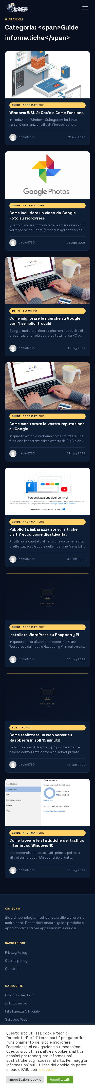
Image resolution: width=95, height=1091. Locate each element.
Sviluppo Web (16, 1019)
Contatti (11, 969)
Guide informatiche (28, 105)
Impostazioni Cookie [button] (25, 1079)
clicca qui (47, 1069)
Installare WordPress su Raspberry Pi (44, 634)
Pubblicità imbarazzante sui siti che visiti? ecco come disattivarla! (43, 532)
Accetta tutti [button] (60, 1079)
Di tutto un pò (24, 310)
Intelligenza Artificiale (22, 1011)
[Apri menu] (85, 8)
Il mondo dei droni (19, 995)
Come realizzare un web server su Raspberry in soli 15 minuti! (40, 737)
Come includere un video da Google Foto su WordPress (42, 215)
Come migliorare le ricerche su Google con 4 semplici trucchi (44, 321)
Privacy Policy (16, 952)
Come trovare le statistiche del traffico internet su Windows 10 (46, 843)
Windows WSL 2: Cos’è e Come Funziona (46, 112)
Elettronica (22, 727)
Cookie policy (16, 961)
